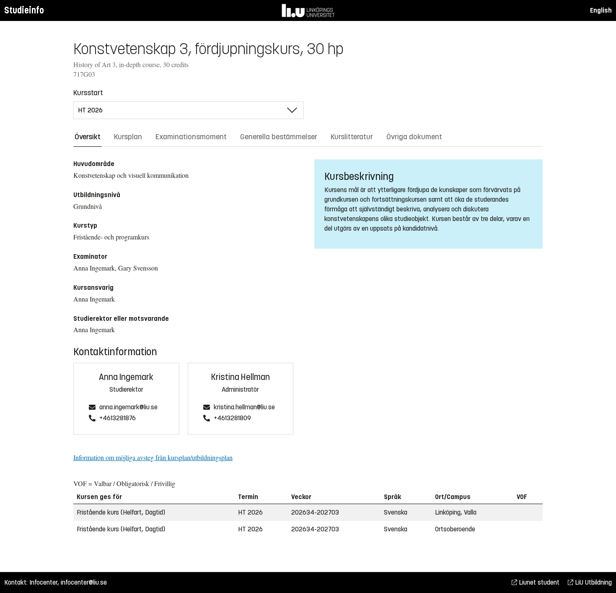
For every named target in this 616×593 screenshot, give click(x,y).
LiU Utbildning (592, 582)
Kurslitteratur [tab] (352, 136)
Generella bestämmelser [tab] (278, 136)
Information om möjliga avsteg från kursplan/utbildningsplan (153, 457)
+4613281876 (117, 418)
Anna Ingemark (126, 377)
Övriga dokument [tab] (414, 136)
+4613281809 (232, 418)
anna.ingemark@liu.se (128, 407)
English (601, 10)
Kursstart (88, 92)
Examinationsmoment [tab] (191, 136)
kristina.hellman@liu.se (244, 407)
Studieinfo (24, 10)
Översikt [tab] (88, 136)
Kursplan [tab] (128, 136)
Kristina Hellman (240, 377)
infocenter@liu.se (84, 582)
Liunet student (538, 582)
